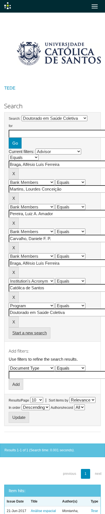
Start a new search (29, 332)
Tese (94, 511)
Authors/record (62, 408)
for (11, 126)
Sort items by (58, 400)
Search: (14, 119)
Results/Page (19, 400)
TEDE (9, 88)
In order (14, 408)
